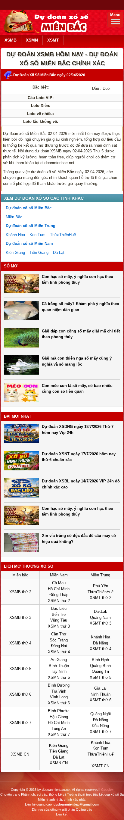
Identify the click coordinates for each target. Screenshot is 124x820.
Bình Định (100, 659)
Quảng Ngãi (100, 714)
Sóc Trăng (59, 640)
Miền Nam (59, 575)
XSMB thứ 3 (20, 617)
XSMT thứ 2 (100, 597)
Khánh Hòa (15, 234)
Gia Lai (100, 688)
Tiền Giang (38, 252)
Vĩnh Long (59, 697)
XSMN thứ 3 (59, 626)
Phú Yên (100, 586)
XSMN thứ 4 (59, 652)
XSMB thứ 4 (20, 643)
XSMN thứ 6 (59, 703)
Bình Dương (59, 685)
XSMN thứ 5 (59, 677)
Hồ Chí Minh (59, 589)
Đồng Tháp (58, 594)
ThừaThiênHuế (63, 234)
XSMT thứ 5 (100, 677)
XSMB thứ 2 (20, 592)
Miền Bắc (14, 217)
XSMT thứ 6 (100, 700)
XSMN (32, 40)
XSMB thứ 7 (20, 722)
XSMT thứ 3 (100, 623)
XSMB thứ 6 (20, 694)
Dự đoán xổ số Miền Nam (29, 243)
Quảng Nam (100, 617)
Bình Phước (59, 711)
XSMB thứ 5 (20, 668)
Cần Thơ (59, 634)
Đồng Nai (59, 646)
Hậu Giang (59, 717)
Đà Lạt (58, 252)
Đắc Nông (100, 725)
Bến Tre (59, 614)
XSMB (11, 40)
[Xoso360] (45, 32)
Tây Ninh (59, 671)
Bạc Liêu (59, 608)
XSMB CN (20, 754)
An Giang (59, 659)
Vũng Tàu (58, 620)
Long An (59, 728)
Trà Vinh (58, 691)
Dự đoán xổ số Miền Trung (30, 225)
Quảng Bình (100, 665)
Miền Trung (100, 575)
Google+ (107, 789)
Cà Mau (59, 583)
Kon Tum (37, 234)
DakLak (100, 611)
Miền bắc (20, 575)
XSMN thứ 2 (59, 600)
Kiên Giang (15, 252)
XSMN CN (59, 763)
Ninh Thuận (100, 694)
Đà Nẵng (100, 643)
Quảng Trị (100, 671)
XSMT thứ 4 (100, 649)
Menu (115, 15)
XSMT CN (100, 766)
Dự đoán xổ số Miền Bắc (28, 208)
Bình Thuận (59, 665)
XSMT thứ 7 (100, 731)
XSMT (53, 40)
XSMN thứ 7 (59, 734)
